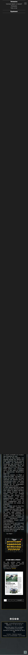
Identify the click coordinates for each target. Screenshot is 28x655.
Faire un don (14, 8)
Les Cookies (22, 635)
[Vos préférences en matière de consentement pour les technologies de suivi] (25, 652)
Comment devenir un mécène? (14, 4)
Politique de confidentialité (10, 635)
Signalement (14, 11)
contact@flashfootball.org (16, 623)
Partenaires (14, 1)
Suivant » (20, 600)
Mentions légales (16, 634)
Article (14, 568)
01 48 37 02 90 (17, 625)
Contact (9, 634)
